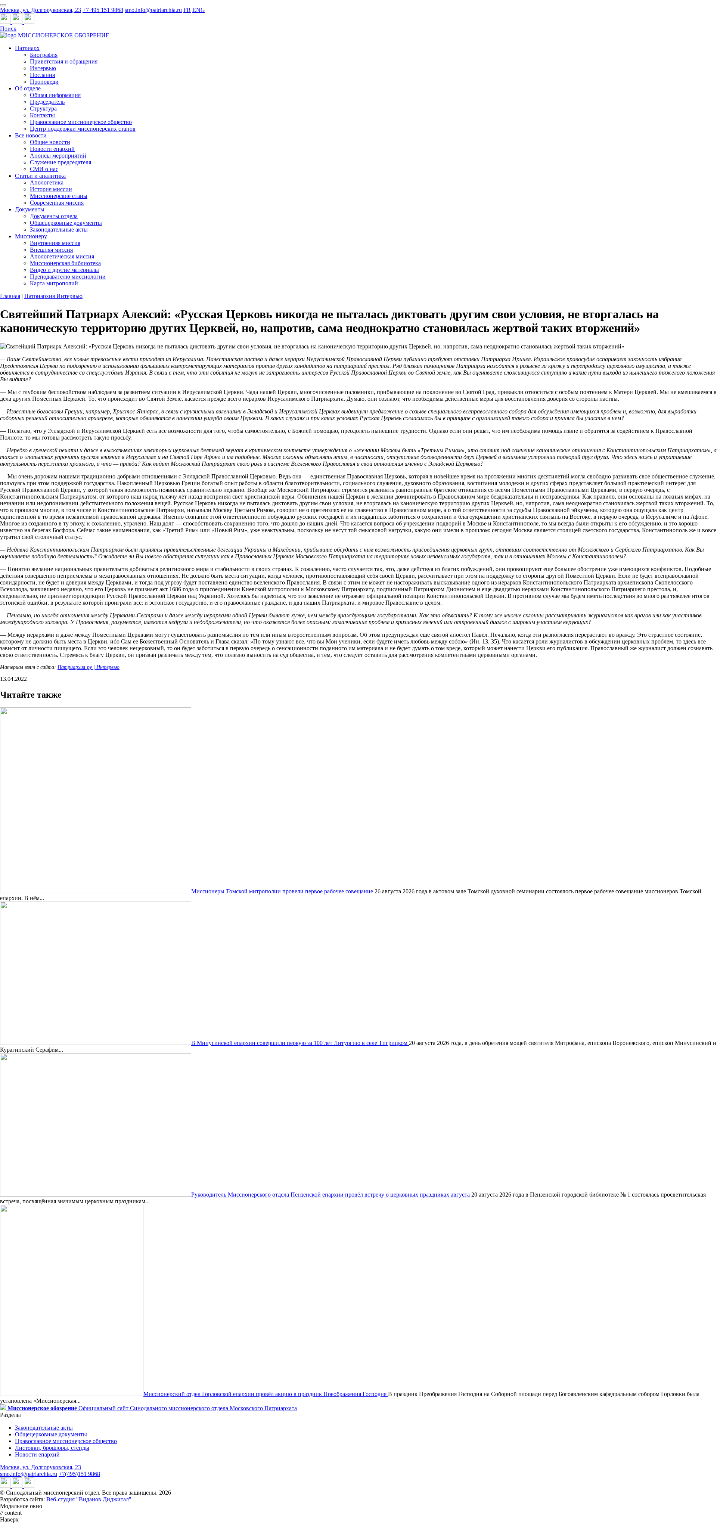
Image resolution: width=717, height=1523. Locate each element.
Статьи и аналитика (40, 176)
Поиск (8, 28)
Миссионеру (31, 236)
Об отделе (28, 88)
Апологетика (46, 182)
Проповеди (44, 81)
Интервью (43, 68)
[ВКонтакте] (18, 22)
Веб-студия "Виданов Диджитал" (88, 1499)
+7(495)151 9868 (79, 1474)
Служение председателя (60, 162)
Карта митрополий (54, 283)
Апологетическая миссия (62, 256)
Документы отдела (54, 216)
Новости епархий (52, 149)
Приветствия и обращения (63, 61)
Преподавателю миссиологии (68, 276)
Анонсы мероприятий (58, 155)
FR (187, 10)
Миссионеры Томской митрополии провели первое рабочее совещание (283, 891)
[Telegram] (6, 22)
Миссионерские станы (58, 196)
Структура (43, 108)
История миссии (51, 189)
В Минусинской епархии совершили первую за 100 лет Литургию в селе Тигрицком (300, 1043)
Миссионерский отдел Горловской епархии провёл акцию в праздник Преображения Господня (265, 1394)
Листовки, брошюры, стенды (52, 1448)
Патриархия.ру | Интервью (89, 667)
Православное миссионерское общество (81, 122)
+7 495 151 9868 (103, 10)
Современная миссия (57, 202)
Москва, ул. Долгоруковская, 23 (40, 10)
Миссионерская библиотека (65, 263)
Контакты (42, 115)
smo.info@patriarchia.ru (153, 10)
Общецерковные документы (66, 223)
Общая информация (55, 95)
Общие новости (50, 142)
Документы (29, 209)
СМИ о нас (44, 169)
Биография (44, 55)
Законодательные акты (59, 229)
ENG (198, 10)
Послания (42, 75)
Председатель (47, 102)
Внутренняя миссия (55, 243)
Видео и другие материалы (64, 270)
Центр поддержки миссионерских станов (83, 128)
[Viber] (29, 22)
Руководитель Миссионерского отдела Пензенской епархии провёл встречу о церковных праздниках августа (331, 1194)
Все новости (31, 135)
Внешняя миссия (51, 249)
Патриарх (27, 48)
